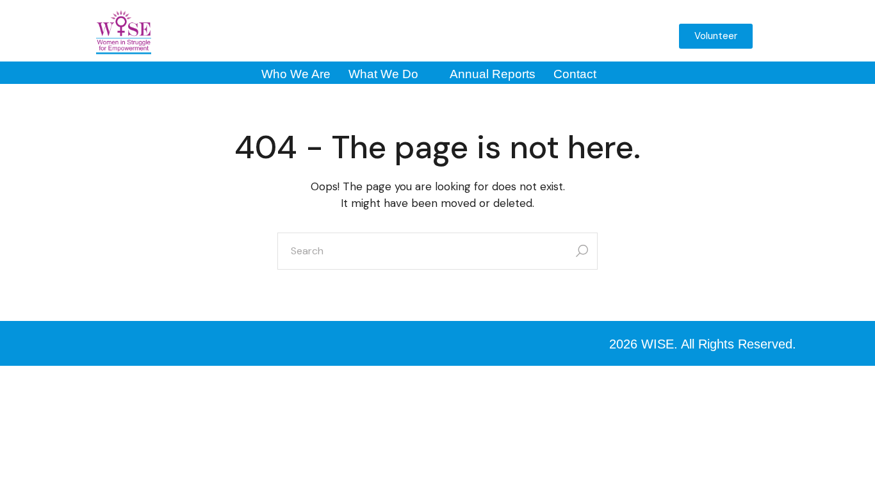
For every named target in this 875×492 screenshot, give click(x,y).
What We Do (383, 74)
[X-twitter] (509, 36)
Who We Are (296, 74)
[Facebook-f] (444, 36)
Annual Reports (493, 74)
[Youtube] (542, 36)
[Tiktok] (607, 36)
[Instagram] (476, 36)
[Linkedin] (574, 36)
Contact (574, 74)
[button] (649, 40)
